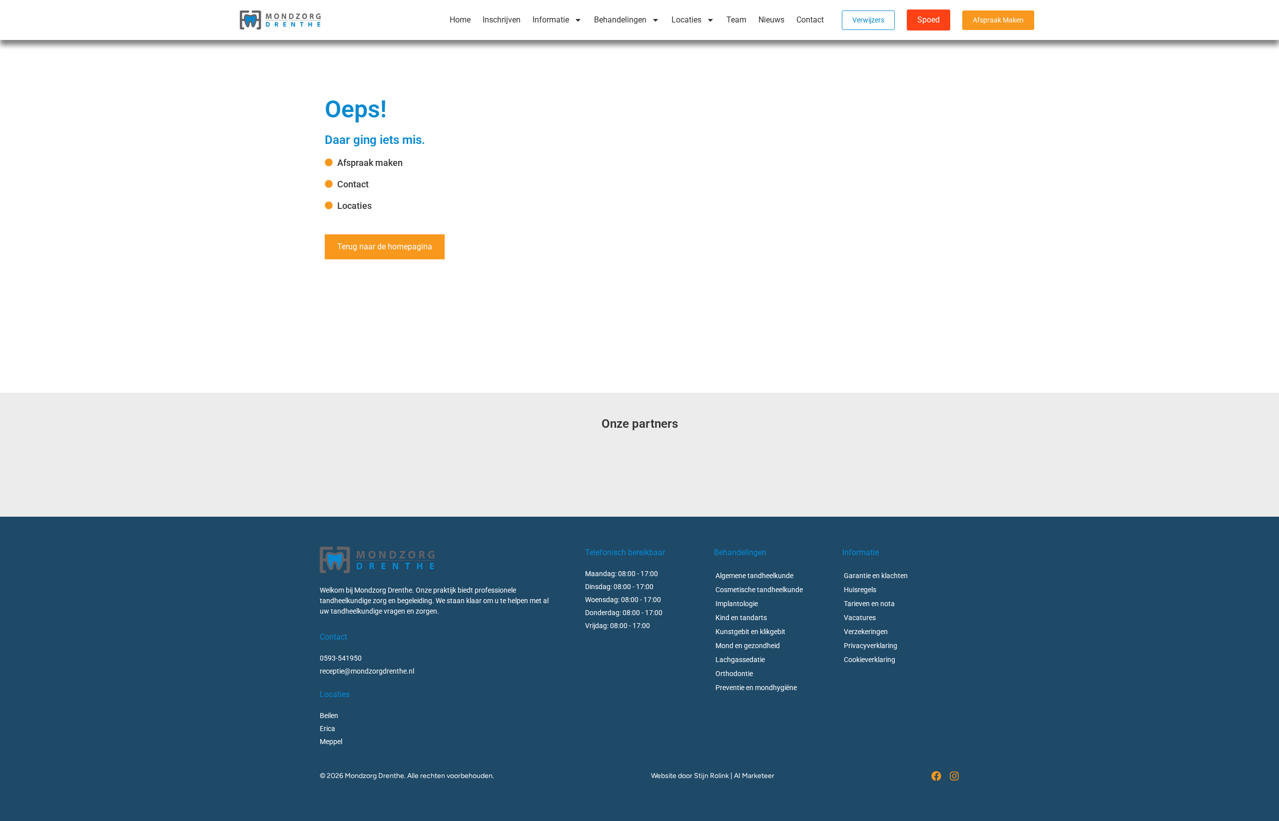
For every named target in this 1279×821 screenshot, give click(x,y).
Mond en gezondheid (747, 646)
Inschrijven (502, 19)
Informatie (551, 19)
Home (460, 19)
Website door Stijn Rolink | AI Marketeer (712, 776)
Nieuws (771, 19)
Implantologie (736, 604)
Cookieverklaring (869, 660)
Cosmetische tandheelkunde (759, 590)
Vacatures (860, 618)
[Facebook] (936, 776)
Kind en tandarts (741, 618)
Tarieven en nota (869, 604)
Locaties (686, 19)
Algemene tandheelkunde (754, 576)
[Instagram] (954, 776)
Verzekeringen (866, 632)
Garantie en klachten (876, 576)
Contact (810, 19)
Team (736, 19)
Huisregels (860, 590)
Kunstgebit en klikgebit (750, 632)
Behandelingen (620, 19)
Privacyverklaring (870, 646)
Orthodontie (734, 674)
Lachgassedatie (740, 660)
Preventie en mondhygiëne (756, 688)
